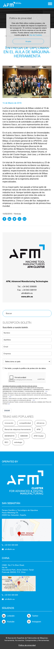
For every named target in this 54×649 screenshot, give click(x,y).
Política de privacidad (27, 645)
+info (46, 391)
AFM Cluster (39, 436)
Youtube (10, 621)
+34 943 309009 (29, 286)
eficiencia (40, 423)
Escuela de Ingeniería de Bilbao (19, 108)
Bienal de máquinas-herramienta (18, 429)
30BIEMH (24, 436)
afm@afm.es (27, 293)
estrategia (18, 442)
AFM (38, 429)
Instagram (36, 621)
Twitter (35, 616)
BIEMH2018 (9, 436)
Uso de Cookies (35, 35)
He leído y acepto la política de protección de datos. (25, 368)
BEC (6, 442)
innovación (9, 423)
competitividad (25, 423)
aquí (9, 403)
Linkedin (11, 616)
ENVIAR (7, 411)
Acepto (28, 41)
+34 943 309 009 (11, 545)
